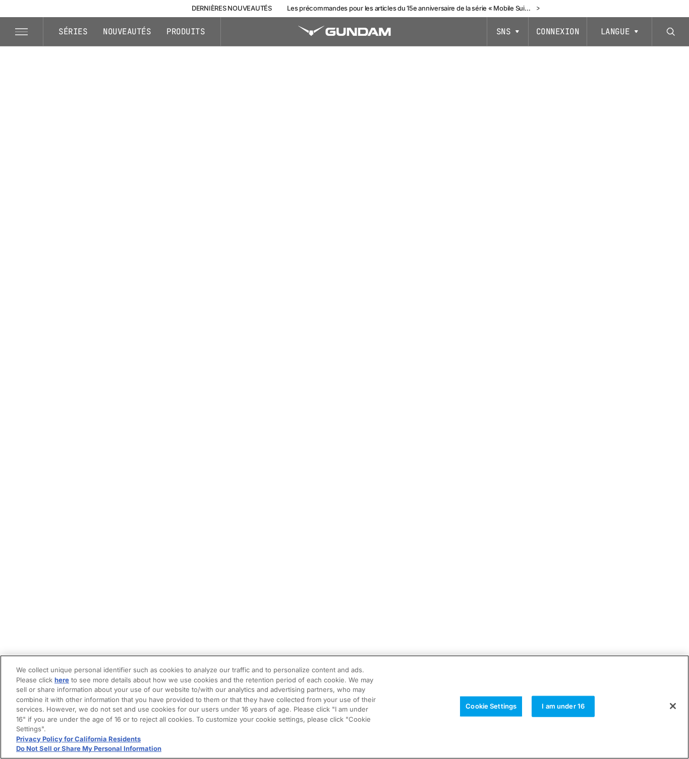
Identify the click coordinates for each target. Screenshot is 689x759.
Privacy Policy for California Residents (78, 739)
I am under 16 (563, 706)
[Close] (673, 706)
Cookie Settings (491, 706)
